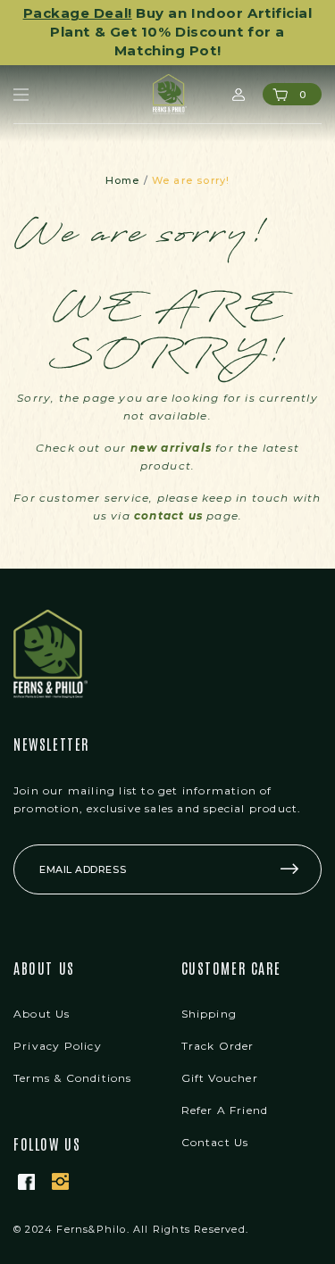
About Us (42, 1013)
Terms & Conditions (72, 1078)
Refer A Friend (225, 1110)
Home (122, 180)
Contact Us (215, 1142)
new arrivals (171, 447)
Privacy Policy (57, 1045)
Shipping (209, 1013)
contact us (168, 515)
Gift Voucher (219, 1078)
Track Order (218, 1045)
